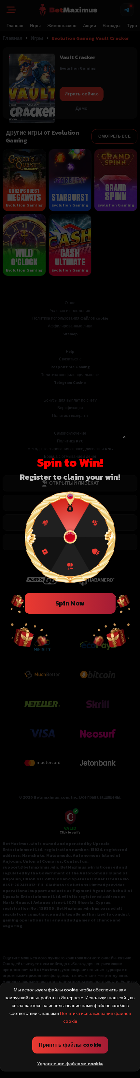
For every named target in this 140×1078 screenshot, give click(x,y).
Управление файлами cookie (70, 1063)
